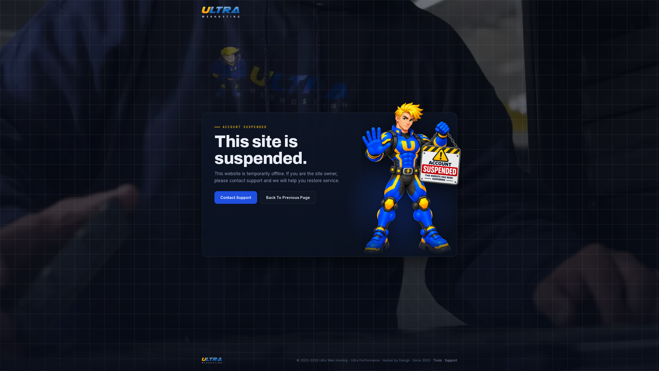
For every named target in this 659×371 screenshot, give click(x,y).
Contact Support (235, 197)
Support (451, 360)
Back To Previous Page (288, 197)
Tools (437, 360)
